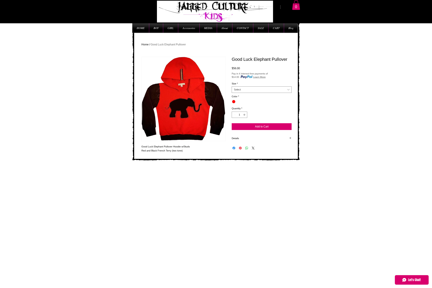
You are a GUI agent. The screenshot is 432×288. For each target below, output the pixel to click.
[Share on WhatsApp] (247, 148)
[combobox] (262, 89)
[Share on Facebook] (234, 148)
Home (145, 44)
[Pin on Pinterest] (240, 148)
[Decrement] (234, 115)
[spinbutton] (239, 115)
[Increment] (244, 115)
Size (235, 83)
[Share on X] (253, 148)
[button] (296, 5)
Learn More (259, 77)
